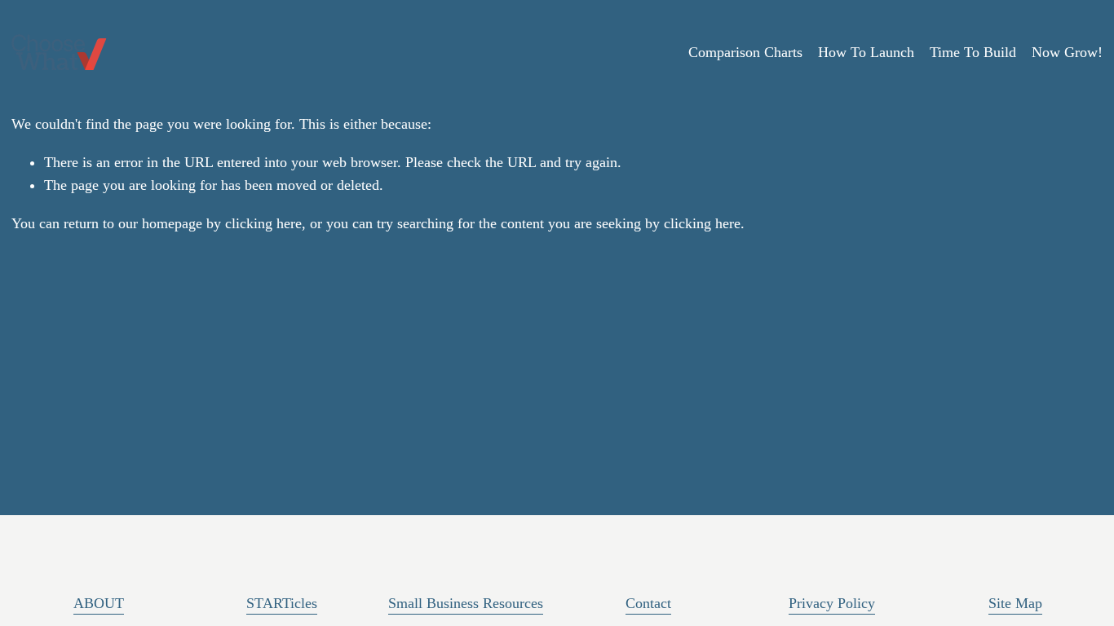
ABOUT (98, 603)
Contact (648, 603)
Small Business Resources (465, 603)
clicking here (263, 223)
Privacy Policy (832, 603)
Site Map (1015, 603)
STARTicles (281, 603)
